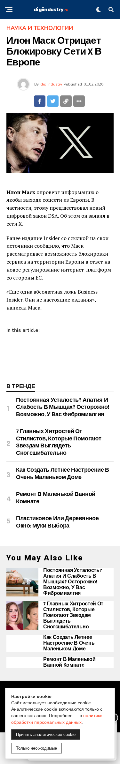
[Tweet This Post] (53, 101)
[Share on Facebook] (39, 101)
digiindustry (51, 84)
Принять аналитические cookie (46, 734)
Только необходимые (36, 748)
